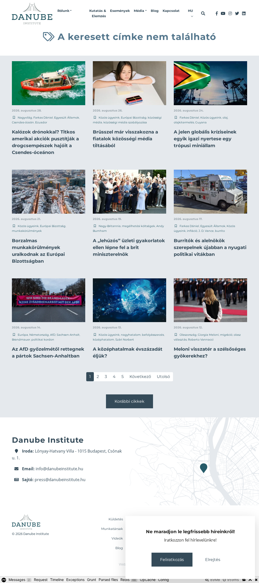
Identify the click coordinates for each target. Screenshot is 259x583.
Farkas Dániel (43, 117)
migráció (226, 335)
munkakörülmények (27, 231)
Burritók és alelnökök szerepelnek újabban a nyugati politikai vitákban (210, 247)
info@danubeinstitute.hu (59, 469)
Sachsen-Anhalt (68, 335)
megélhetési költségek (138, 226)
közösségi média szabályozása (125, 122)
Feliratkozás (172, 559)
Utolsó (163, 376)
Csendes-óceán (23, 122)
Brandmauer (21, 339)
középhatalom (103, 339)
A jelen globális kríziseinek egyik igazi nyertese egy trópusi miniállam (205, 138)
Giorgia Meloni (208, 335)
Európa (23, 335)
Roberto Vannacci (200, 339)
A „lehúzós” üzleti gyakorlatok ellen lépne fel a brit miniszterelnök (129, 247)
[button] (64, 11)
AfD (52, 335)
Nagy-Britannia (110, 226)
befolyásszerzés (153, 335)
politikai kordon (42, 339)
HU (190, 11)
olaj (225, 117)
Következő (140, 376)
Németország (39, 335)
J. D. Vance (206, 231)
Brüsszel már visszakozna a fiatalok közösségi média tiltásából (125, 138)
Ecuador (41, 122)
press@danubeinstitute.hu (60, 479)
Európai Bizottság (133, 117)
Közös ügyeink (109, 117)
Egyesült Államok (66, 117)
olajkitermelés (184, 122)
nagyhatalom (131, 335)
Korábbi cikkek (129, 401)
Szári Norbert (124, 339)
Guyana (201, 122)
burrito (220, 231)
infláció (192, 231)
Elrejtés (212, 559)
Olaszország (188, 335)
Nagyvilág (25, 117)
